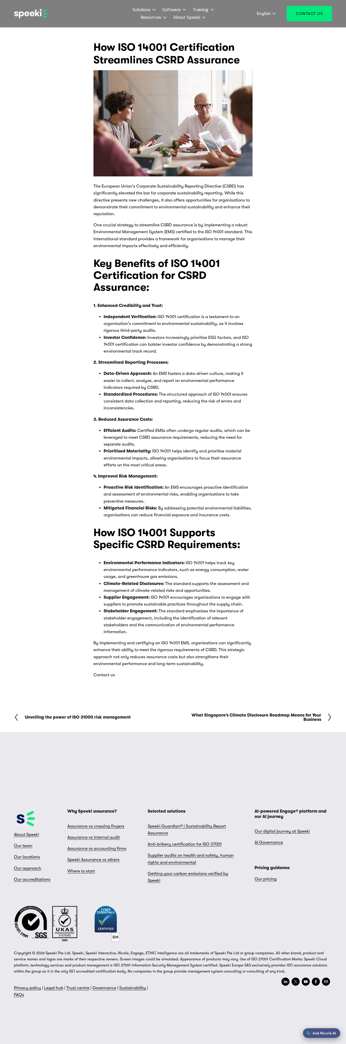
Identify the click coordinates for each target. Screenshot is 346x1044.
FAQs (19, 994)
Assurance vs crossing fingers (95, 826)
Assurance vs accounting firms (96, 848)
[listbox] (263, 14)
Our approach (27, 868)
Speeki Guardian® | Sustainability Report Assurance (187, 829)
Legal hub (53, 987)
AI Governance (269, 842)
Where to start (81, 871)
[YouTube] (306, 982)
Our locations (27, 856)
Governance (104, 987)
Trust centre (77, 987)
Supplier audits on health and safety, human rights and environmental (191, 859)
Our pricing (266, 878)
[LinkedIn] (285, 982)
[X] (296, 982)
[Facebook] (316, 982)
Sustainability (132, 987)
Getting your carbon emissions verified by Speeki (188, 877)
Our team (23, 845)
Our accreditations (32, 879)
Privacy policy (27, 987)
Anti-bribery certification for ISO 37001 (185, 844)
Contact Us (309, 13)
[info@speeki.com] (326, 982)
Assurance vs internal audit (93, 837)
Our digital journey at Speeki (282, 831)
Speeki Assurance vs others (93, 859)
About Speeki (26, 834)
